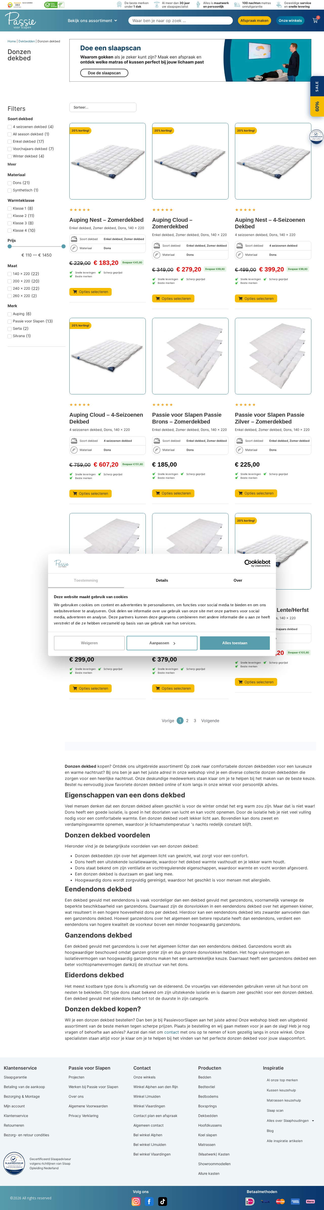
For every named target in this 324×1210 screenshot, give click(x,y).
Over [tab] (238, 580)
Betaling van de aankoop (24, 1087)
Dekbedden (26, 41)
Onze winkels (144, 1077)
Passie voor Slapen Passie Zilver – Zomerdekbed (269, 418)
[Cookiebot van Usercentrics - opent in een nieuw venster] (248, 563)
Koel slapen (207, 1135)
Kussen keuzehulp (281, 1090)
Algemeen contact (148, 1125)
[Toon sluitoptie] (316, 136)
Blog (270, 1131)
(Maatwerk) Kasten (214, 1154)
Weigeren (89, 643)
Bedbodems (208, 1096)
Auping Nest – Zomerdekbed (106, 220)
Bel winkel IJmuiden (149, 1144)
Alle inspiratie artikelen (285, 1141)
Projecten (76, 1077)
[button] (93, 20)
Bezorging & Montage (22, 1096)
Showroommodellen (214, 1164)
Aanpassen (159, 643)
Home (12, 41)
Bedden (204, 1077)
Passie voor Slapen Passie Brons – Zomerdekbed (186, 418)
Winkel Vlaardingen (149, 1106)
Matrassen (206, 1144)
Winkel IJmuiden (146, 1096)
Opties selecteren (93, 291)
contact (171, 1032)
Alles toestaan (234, 643)
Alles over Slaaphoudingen (288, 1121)
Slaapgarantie (15, 1077)
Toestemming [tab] (86, 580)
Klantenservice (16, 1115)
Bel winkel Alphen (147, 1135)
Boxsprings (207, 1106)
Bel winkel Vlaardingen (152, 1154)
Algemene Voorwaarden (88, 1106)
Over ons (76, 1096)
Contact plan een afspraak (155, 1115)
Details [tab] (162, 580)
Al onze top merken (282, 1080)
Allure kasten (208, 1173)
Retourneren (14, 1125)
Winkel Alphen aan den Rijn (155, 1087)
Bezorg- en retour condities (26, 1135)
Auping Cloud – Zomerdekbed (172, 223)
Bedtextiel (206, 1087)
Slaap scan (275, 1110)
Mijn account (14, 1106)
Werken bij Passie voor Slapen (93, 1087)
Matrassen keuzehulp (284, 1100)
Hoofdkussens (210, 1125)
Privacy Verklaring (83, 1115)
